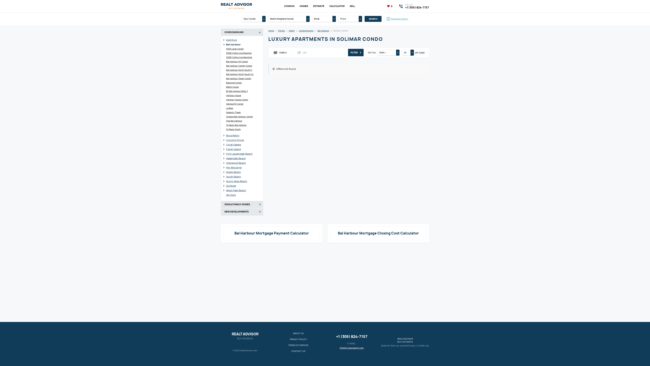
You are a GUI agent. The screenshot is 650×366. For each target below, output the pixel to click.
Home (271, 30)
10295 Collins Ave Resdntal (239, 57)
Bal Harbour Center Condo (239, 65)
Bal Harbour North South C (239, 70)
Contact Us (298, 351)
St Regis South (233, 129)
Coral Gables (233, 144)
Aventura (231, 40)
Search (373, 18)
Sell (352, 6)
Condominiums (306, 30)
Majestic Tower (233, 112)
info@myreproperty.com (352, 348)
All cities (231, 195)
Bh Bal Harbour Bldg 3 (237, 91)
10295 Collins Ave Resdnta (239, 53)
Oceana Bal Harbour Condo (239, 116)
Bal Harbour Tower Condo (238, 78)
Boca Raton (232, 135)
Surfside (231, 185)
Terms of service (298, 345)
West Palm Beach (236, 190)
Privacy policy (298, 339)
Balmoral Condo (234, 82)
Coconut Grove (235, 140)
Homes (304, 6)
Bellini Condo (232, 87)
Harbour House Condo (237, 99)
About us (298, 333)
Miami (292, 30)
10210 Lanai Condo (235, 48)
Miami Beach (233, 172)
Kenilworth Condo (234, 104)
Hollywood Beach (236, 163)
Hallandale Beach (236, 158)
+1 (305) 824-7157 (351, 336)
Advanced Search (399, 18)
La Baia (229, 108)
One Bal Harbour (234, 120)
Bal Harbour (233, 44)
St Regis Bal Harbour (236, 125)
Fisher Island (233, 149)
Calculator (337, 6)
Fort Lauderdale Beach (239, 153)
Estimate (318, 6)
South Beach (233, 176)
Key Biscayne (234, 167)
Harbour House (233, 95)
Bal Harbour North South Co (239, 74)
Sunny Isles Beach (236, 181)
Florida (281, 30)
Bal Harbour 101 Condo (237, 61)
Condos (289, 6)
